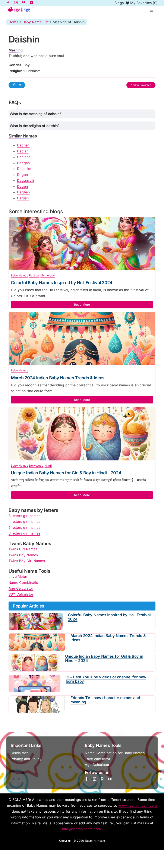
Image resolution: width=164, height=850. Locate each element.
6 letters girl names (24, 533)
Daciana (24, 157)
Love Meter (18, 576)
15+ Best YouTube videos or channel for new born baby (106, 679)
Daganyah (25, 180)
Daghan (23, 192)
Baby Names (19, 275)
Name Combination (24, 582)
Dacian (22, 151)
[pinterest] (102, 779)
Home (13, 22)
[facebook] (86, 779)
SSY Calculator (21, 594)
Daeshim (24, 168)
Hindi (48, 465)
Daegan (23, 163)
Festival (34, 275)
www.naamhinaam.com (137, 805)
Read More (82, 304)
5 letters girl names (24, 527)
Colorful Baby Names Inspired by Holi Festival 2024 (61, 282)
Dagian (23, 198)
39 (19, 85)
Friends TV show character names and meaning (105, 699)
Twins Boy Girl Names (27, 561)
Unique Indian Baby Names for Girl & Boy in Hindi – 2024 (66, 472)
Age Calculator (21, 588)
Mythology (47, 275)
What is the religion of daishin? (34, 126)
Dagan (22, 174)
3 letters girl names (24, 516)
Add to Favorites (141, 85)
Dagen (22, 186)
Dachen (23, 145)
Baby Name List (35, 22)
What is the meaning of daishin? (35, 114)
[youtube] (109, 779)
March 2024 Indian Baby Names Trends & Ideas (57, 377)
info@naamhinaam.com (81, 829)
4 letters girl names (24, 521)
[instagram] (94, 779)
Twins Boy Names (23, 555)
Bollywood (36, 465)
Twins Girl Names (23, 549)
